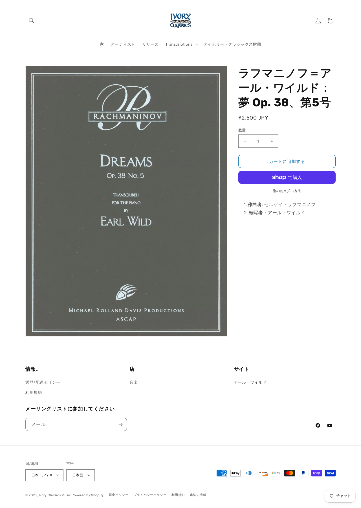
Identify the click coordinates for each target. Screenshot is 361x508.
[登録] (120, 424)
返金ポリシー (119, 495)
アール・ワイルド (250, 382)
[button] (31, 20)
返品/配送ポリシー (42, 382)
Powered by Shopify (88, 495)
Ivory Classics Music (55, 495)
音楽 (133, 382)
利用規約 (33, 392)
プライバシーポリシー (150, 495)
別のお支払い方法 (287, 191)
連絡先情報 (198, 495)
